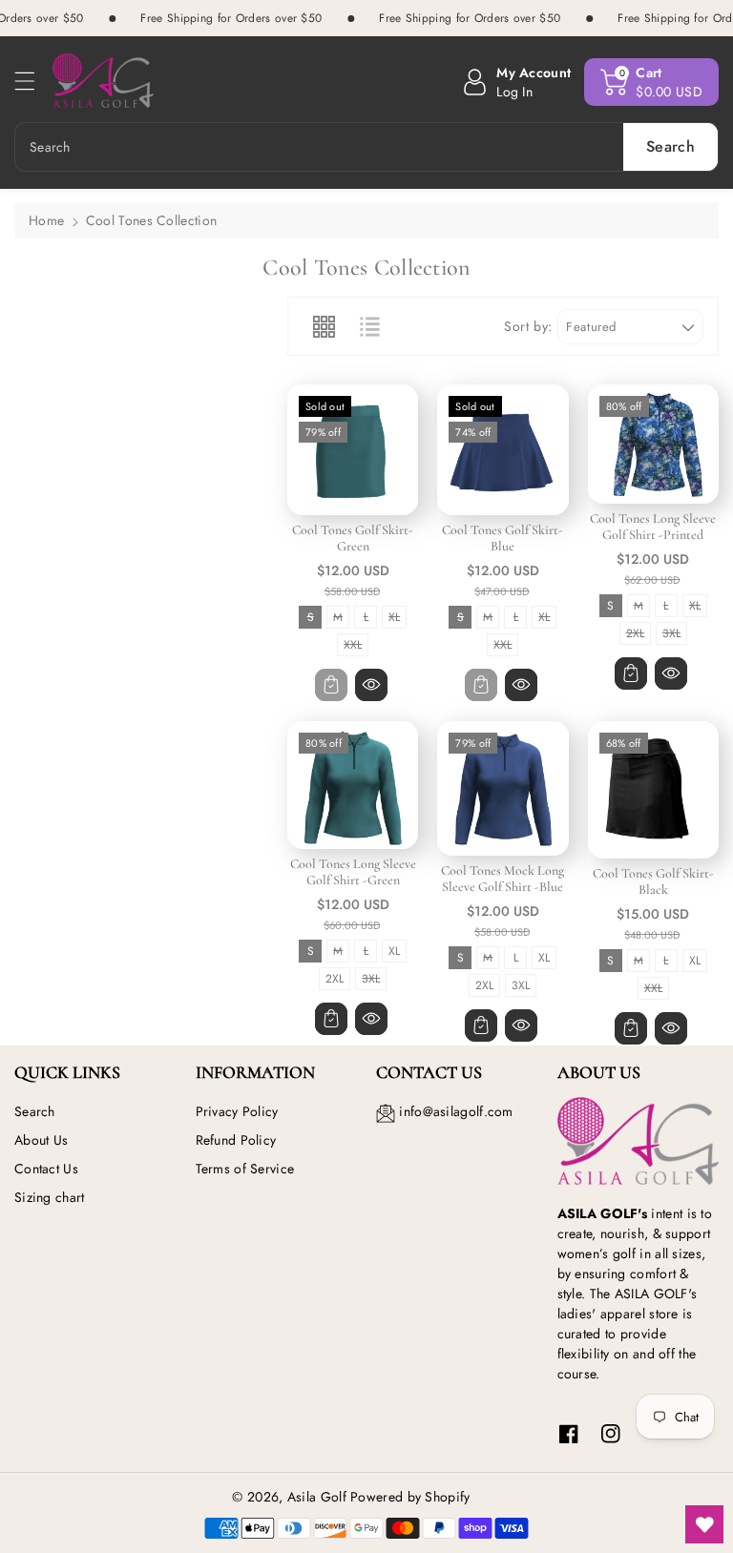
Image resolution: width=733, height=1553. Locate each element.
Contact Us (46, 1168)
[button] (33, 81)
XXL (353, 646)
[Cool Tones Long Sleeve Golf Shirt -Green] (352, 785)
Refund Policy (236, 1139)
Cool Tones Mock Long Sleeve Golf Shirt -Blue (502, 878)
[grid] (324, 326)
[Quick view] (371, 685)
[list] (369, 326)
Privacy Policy (237, 1111)
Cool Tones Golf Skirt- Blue (502, 538)
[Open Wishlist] (704, 1524)
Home (46, 220)
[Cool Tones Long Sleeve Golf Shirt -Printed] (653, 444)
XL (395, 619)
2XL (635, 635)
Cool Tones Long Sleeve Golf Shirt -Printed (653, 526)
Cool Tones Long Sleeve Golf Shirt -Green (353, 872)
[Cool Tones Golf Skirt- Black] (653, 790)
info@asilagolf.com (456, 1111)
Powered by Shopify (410, 1496)
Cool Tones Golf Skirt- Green (352, 538)
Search (34, 1111)
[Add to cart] (331, 685)
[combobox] (366, 147)
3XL (671, 635)
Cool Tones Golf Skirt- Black (653, 881)
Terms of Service (245, 1168)
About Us (41, 1139)
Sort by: (528, 327)
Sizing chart (49, 1197)
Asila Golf (316, 1496)
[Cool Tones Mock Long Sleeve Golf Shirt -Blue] (502, 788)
